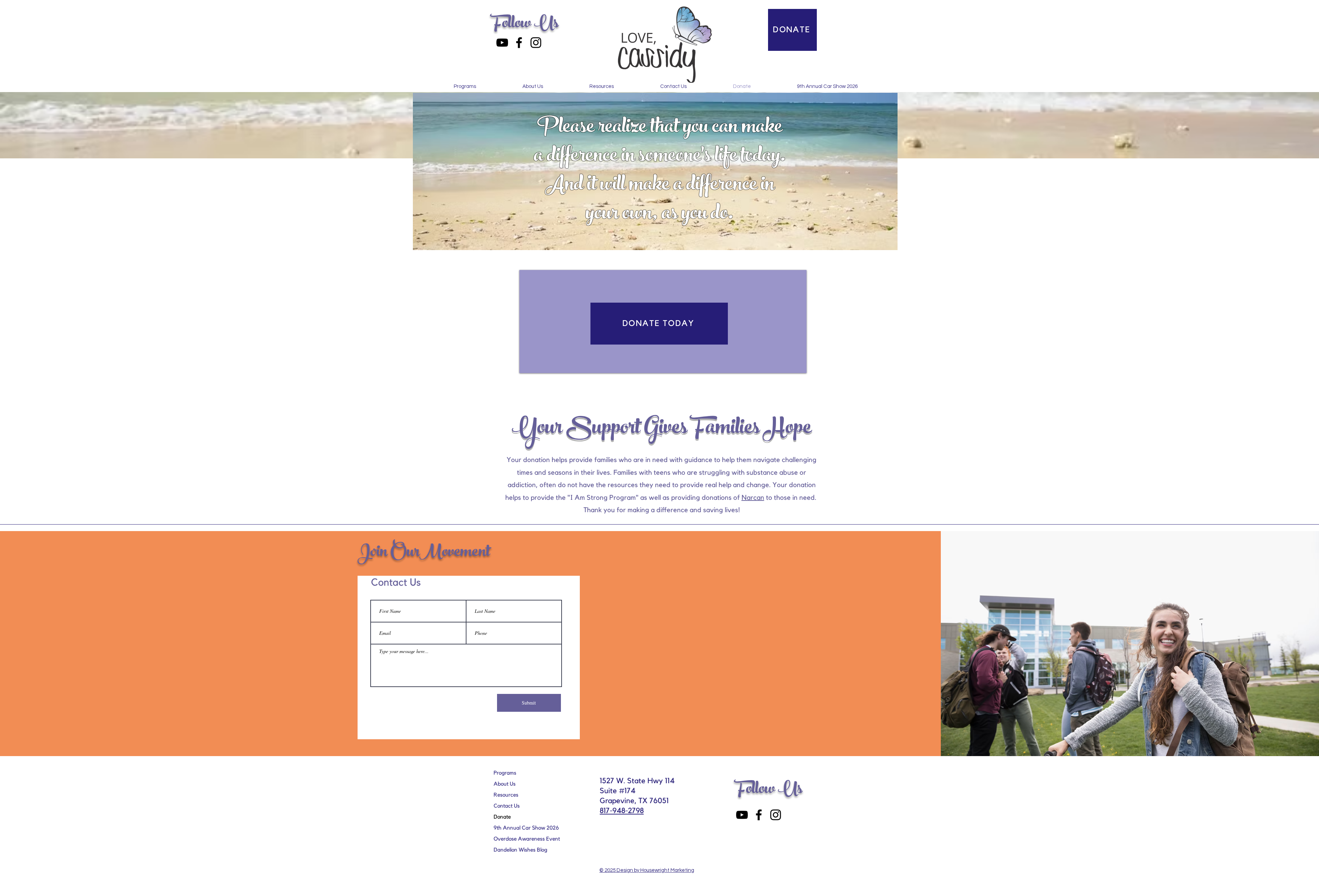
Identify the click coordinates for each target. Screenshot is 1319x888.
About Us (505, 784)
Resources (506, 795)
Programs (505, 773)
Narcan (753, 497)
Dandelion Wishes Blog (520, 850)
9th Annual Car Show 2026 (526, 828)
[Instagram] (536, 42)
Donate (502, 817)
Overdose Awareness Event (527, 839)
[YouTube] (502, 42)
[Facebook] (519, 42)
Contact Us (507, 806)
